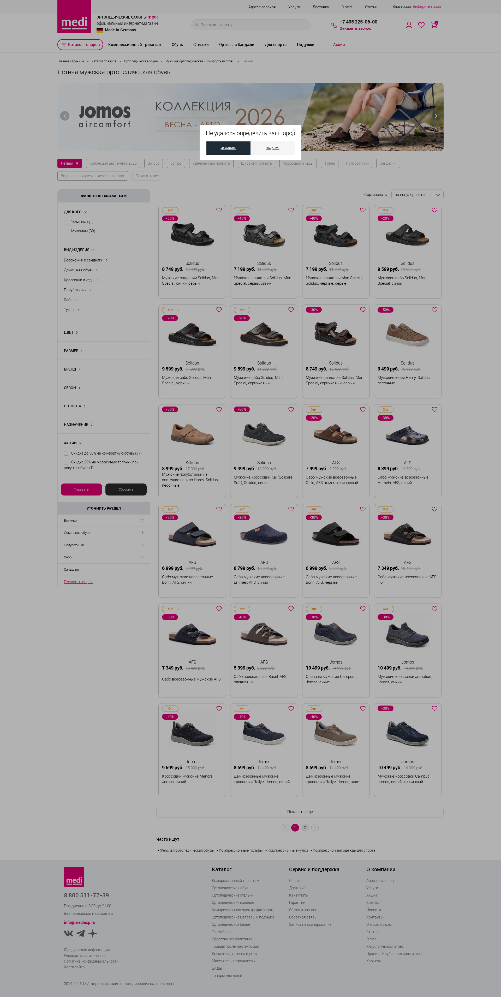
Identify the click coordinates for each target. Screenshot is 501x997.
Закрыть (272, 148)
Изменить (228, 148)
